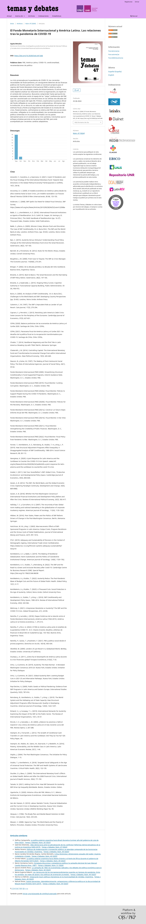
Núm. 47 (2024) (30, 24)
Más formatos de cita (82, 122)
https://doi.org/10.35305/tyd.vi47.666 (28, 56)
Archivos (31, 16)
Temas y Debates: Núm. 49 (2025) (56, 852)
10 (23, 888)
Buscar (135, 16)
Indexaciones (43, 16)
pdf (77, 90)
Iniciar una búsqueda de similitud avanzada (40, 894)
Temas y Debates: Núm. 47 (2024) (54, 847)
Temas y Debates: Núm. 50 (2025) (38, 842)
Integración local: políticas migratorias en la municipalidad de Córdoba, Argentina (61, 877)
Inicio (12, 24)
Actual (9, 16)
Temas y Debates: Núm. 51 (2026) (51, 865)
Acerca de (19, 16)
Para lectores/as (113, 51)
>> (27, 888)
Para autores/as (113, 54)
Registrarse (128, 2)
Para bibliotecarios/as (115, 58)
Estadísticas (56, 16)
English (111, 75)
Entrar (137, 2)
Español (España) (115, 71)
